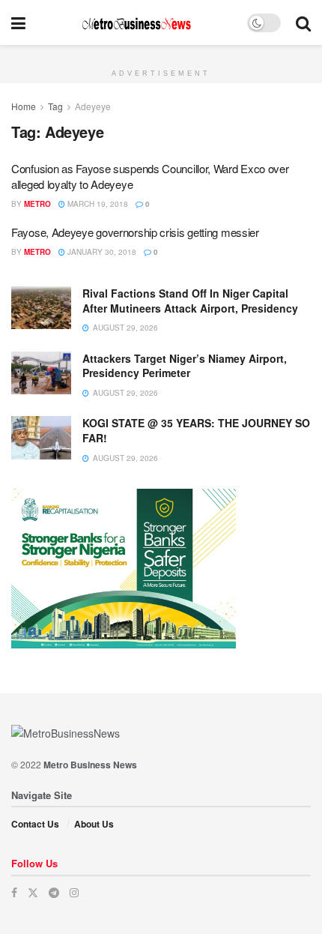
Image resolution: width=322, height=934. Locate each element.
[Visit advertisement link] (161, 53)
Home (23, 106)
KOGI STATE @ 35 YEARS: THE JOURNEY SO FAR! (196, 430)
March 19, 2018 (96, 204)
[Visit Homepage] (136, 23)
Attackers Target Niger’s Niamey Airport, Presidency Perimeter (184, 366)
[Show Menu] (18, 22)
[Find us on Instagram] (74, 892)
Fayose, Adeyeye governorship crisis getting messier (135, 232)
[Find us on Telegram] (54, 892)
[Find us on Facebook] (14, 892)
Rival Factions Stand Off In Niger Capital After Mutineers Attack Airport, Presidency (190, 301)
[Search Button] (303, 22)
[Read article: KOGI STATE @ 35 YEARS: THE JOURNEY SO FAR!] (41, 437)
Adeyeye (93, 106)
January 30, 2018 (100, 252)
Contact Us (35, 824)
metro (37, 204)
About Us (94, 824)
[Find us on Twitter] (33, 892)
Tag (55, 106)
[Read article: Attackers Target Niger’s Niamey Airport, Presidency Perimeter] (41, 373)
